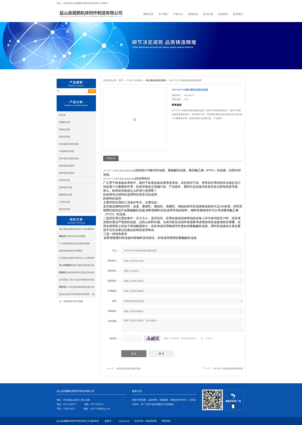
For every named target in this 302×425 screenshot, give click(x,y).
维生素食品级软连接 (69, 158)
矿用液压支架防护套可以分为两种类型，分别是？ (76, 259)
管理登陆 (166, 421)
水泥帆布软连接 (66, 151)
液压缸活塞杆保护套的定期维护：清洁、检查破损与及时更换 (76, 295)
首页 (121, 80)
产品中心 (178, 14)
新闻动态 (193, 14)
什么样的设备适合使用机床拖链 (74, 243)
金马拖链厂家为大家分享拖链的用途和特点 (76, 281)
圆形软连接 (64, 209)
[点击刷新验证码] (152, 338)
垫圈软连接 (64, 122)
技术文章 (208, 14)
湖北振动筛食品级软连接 (129, 368)
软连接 (62, 115)
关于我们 (163, 14)
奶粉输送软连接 (66, 166)
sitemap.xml (124, 421)
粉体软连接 (64, 180)
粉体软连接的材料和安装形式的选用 (76, 272)
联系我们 (238, 14)
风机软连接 (64, 137)
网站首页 (148, 14)
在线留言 (223, 14)
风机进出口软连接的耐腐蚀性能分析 (76, 287)
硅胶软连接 (64, 129)
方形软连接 (64, 202)
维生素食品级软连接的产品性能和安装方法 (76, 230)
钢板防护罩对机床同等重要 (72, 236)
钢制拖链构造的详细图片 (71, 251)
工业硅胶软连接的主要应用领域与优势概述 (76, 266)
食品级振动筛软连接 (69, 144)
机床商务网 (151, 421)
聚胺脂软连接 (65, 195)
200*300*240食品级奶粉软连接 (228, 368)
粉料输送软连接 (66, 173)
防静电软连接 (65, 187)
